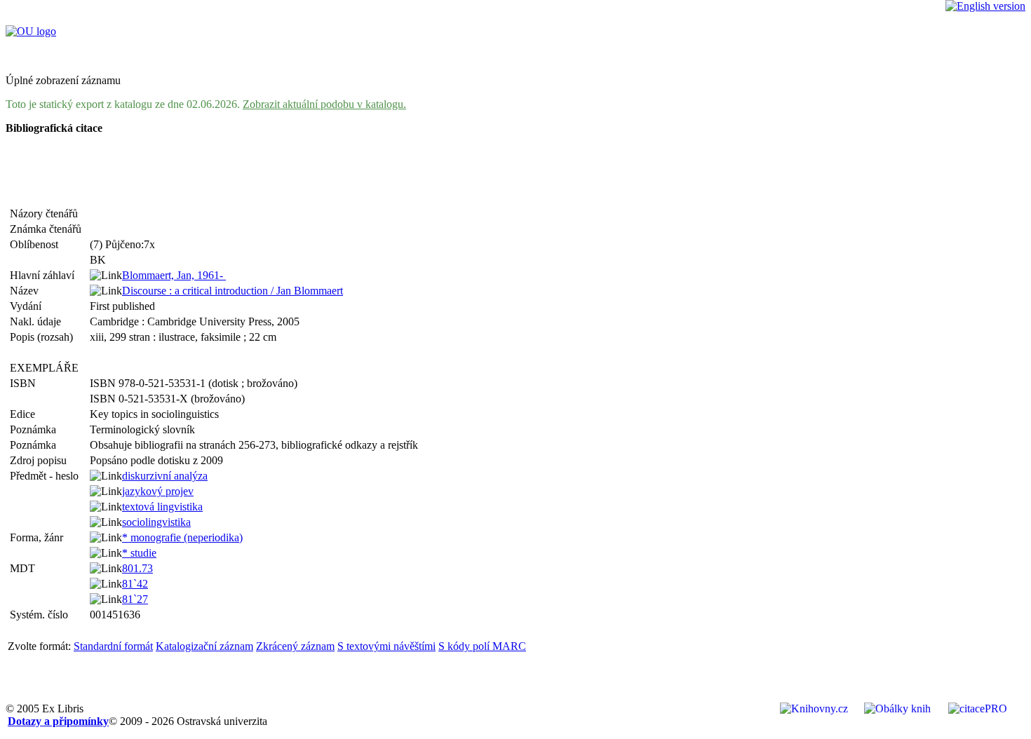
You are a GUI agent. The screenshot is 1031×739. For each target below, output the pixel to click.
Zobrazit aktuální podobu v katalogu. (324, 104)
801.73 (137, 568)
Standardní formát (113, 646)
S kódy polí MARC (482, 646)
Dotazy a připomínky (58, 721)
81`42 (135, 584)
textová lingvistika (162, 507)
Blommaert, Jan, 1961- (174, 275)
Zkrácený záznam (295, 646)
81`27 (135, 599)
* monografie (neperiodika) (182, 537)
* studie (139, 553)
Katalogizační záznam (204, 646)
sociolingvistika (156, 522)
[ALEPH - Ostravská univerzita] (31, 31)
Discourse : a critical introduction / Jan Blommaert (232, 291)
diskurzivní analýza (165, 476)
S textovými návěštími (386, 646)
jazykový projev (158, 491)
